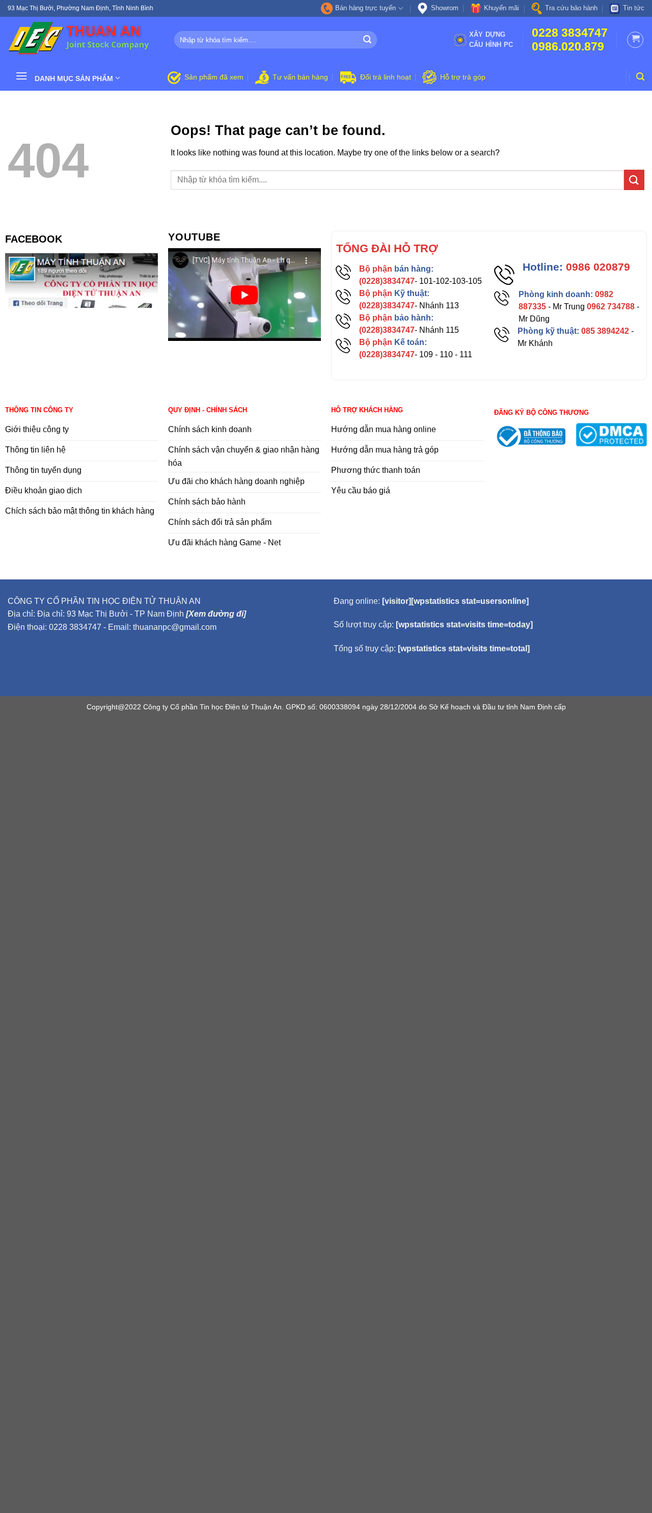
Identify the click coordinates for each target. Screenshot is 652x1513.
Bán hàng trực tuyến (365, 8)
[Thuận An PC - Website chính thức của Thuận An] (83, 39)
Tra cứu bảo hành (571, 8)
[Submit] (367, 39)
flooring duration (326, 728)
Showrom (444, 8)
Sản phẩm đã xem (213, 77)
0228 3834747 (570, 32)
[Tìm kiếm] (640, 77)
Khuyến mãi (501, 8)
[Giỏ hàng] (635, 40)
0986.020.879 (568, 46)
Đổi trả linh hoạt (385, 77)
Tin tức (633, 8)
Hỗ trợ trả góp (462, 77)
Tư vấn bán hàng (300, 77)
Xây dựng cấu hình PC (491, 39)
